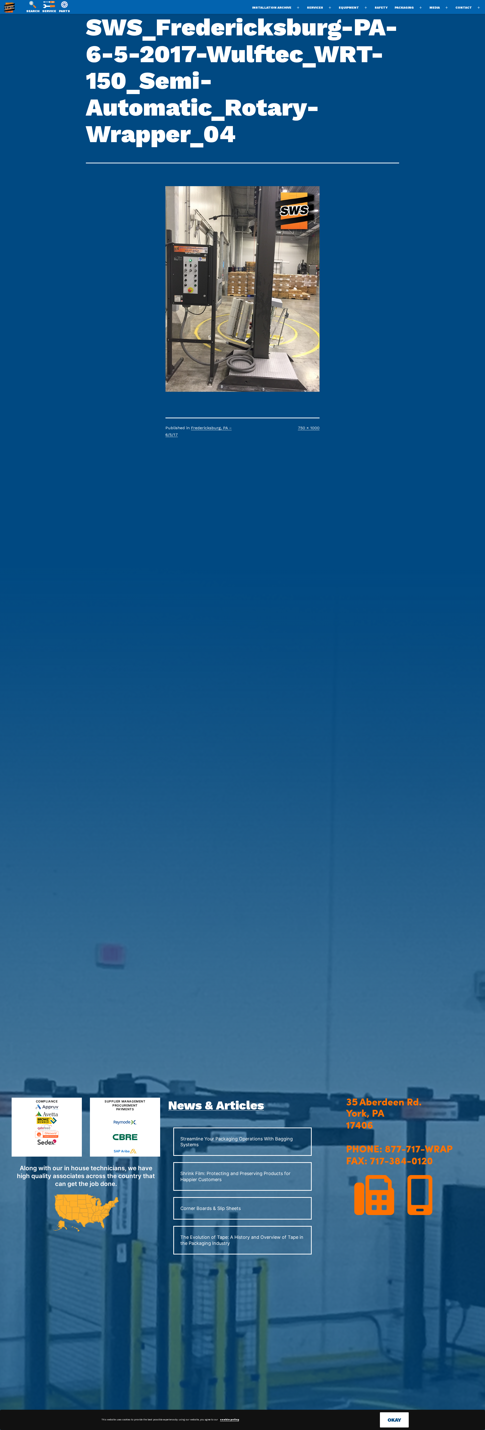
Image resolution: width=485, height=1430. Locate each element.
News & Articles (216, 1105)
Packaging (404, 7)
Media (434, 7)
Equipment (349, 7)
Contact (463, 7)
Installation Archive (271, 7)
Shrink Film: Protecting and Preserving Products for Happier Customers (235, 1176)
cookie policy (229, 1419)
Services (315, 7)
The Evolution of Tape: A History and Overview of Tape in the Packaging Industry (241, 1240)
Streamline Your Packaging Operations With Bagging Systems (236, 1141)
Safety (381, 7)
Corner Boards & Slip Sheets (210, 1208)
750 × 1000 (309, 427)
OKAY (394, 1420)
